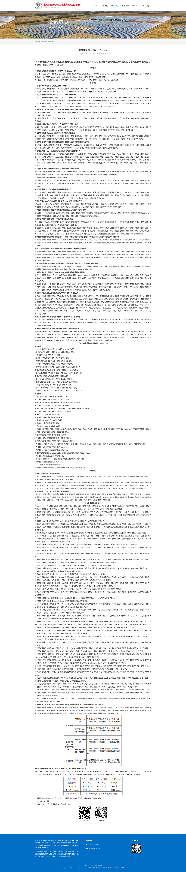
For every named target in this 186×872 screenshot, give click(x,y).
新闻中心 (114, 6)
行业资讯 (49, 41)
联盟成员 (125, 6)
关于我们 (104, 6)
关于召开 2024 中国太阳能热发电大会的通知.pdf (52, 804)
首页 (95, 6)
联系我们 (135, 6)
